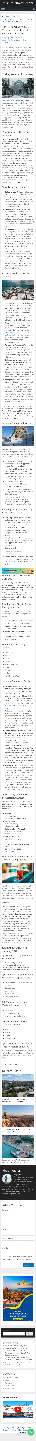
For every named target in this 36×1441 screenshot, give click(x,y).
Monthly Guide (11, 1064)
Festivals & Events (11, 1378)
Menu (3, 9)
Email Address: (7, 1239)
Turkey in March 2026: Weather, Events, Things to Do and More (16, 1349)
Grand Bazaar (18, 313)
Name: (4, 1229)
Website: (5, 1248)
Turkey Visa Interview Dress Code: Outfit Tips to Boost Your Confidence (18, 1359)
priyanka (9, 38)
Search (6, 1331)
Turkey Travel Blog (18, 3)
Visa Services (9, 1389)
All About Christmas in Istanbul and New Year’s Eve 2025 (17, 1363)
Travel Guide (15, 40)
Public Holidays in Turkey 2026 (16, 1346)
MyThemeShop (16, 1430)
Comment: (6, 1210)
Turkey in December (12, 101)
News (7, 1380)
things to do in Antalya (13, 389)
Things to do (9, 1383)
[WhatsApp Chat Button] (31, 1432)
